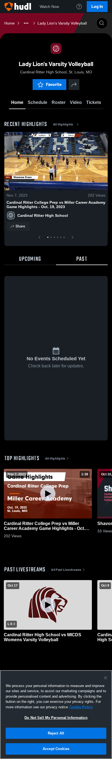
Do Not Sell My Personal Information (56, 718)
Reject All (56, 733)
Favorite (54, 84)
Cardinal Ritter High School (42, 215)
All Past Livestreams (66, 569)
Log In (97, 6)
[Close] (105, 678)
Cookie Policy (81, 707)
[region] (56, 714)
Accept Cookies (56, 749)
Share (20, 226)
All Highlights (63, 124)
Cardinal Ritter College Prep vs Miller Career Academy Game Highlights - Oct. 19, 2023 (56, 204)
